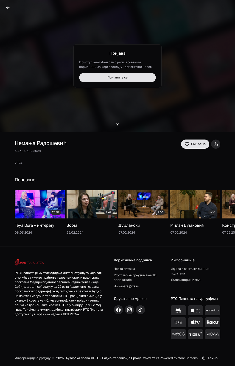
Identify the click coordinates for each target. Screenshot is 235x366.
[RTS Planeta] (29, 262)
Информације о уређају (33, 358)
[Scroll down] (117, 125)
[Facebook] (118, 309)
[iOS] (195, 310)
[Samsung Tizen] (195, 334)
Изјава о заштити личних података (190, 271)
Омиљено (198, 144)
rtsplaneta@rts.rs (126, 286)
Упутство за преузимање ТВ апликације (135, 277)
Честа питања (124, 269)
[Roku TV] (212, 322)
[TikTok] (140, 309)
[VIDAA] (212, 334)
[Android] (178, 310)
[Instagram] (129, 309)
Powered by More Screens (179, 358)
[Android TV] (212, 310)
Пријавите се (117, 77)
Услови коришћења (185, 280)
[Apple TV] (195, 322)
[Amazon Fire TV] (178, 322)
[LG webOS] (178, 334)
